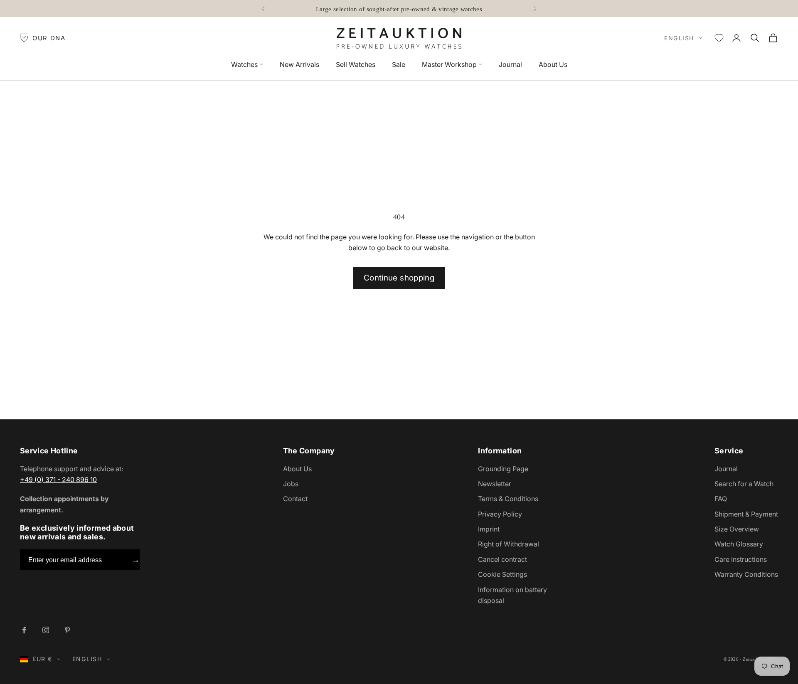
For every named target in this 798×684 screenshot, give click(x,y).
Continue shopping (399, 278)
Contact (295, 499)
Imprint (489, 529)
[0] (719, 38)
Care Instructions (740, 559)
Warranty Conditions (746, 574)
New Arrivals (299, 64)
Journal (510, 64)
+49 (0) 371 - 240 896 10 (58, 479)
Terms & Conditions (508, 499)
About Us (553, 64)
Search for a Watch (743, 484)
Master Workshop (449, 64)
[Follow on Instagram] (46, 630)
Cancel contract (502, 559)
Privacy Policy (500, 514)
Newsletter (494, 484)
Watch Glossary (738, 544)
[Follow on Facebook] (24, 630)
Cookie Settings (502, 574)
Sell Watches (355, 64)
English (679, 38)
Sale (398, 64)
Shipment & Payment (746, 514)
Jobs (290, 484)
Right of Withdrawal (508, 544)
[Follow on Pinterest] (67, 630)
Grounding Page (503, 469)
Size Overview (736, 529)
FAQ (720, 499)
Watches (244, 64)
